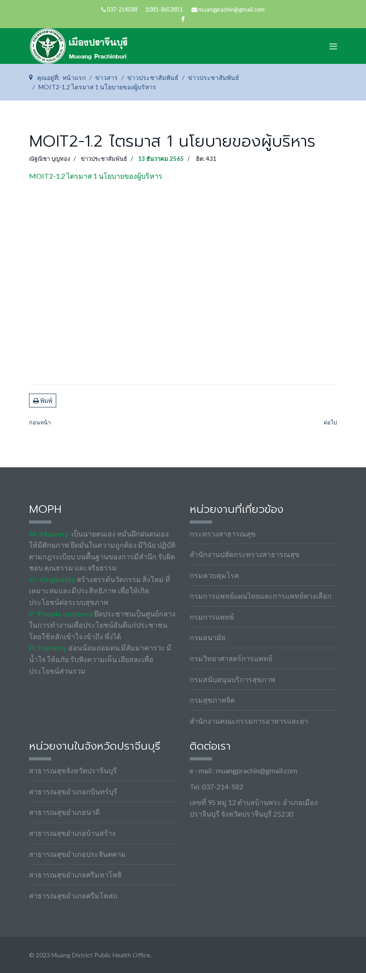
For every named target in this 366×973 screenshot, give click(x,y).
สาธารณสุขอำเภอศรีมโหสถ (73, 895)
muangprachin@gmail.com (231, 9)
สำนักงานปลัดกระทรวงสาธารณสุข (244, 554)
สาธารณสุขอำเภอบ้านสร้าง (72, 833)
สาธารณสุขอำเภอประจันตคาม (77, 854)
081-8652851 (166, 9)
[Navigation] (333, 46)
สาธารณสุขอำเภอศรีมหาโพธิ (75, 874)
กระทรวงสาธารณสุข (223, 533)
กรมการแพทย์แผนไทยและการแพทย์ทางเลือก (261, 595)
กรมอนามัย (207, 637)
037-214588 (122, 9)
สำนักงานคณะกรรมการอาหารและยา (249, 721)
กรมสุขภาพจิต (212, 700)
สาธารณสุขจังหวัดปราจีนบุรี (73, 770)
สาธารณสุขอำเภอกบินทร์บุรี (73, 791)
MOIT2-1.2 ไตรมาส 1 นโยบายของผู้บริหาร (95, 176)
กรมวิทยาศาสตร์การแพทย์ (231, 658)
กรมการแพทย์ (212, 616)
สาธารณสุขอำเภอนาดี (64, 812)
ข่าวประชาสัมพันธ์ (104, 158)
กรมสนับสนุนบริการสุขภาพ (232, 679)
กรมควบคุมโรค (214, 575)
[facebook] (183, 19)
